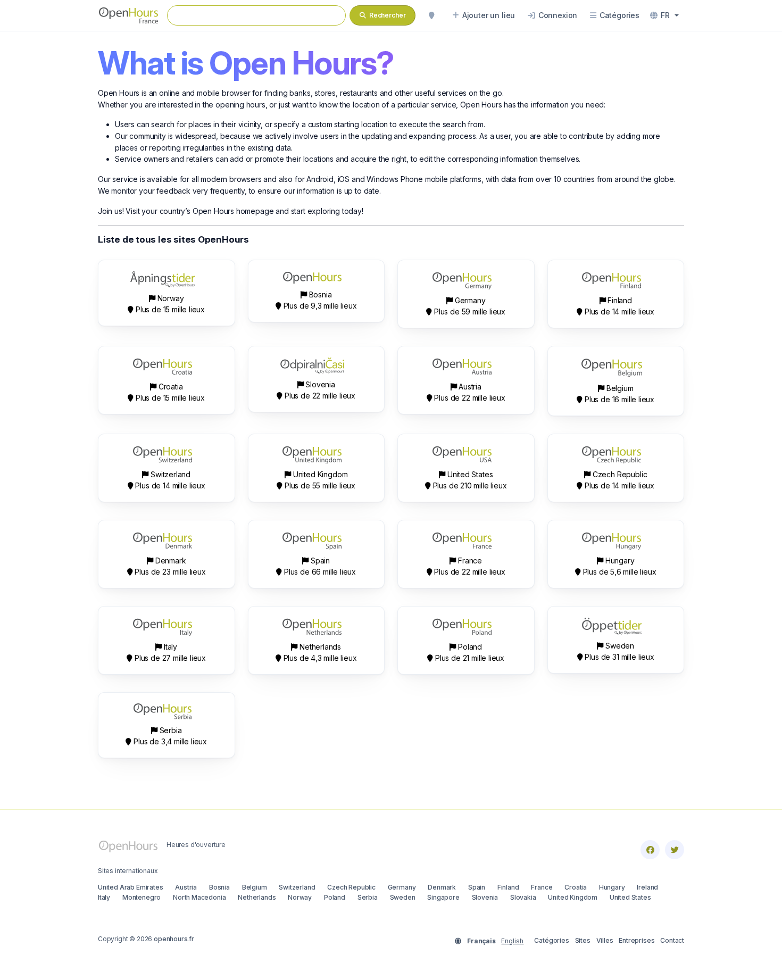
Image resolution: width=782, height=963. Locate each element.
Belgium (254, 887)
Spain (476, 887)
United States (630, 897)
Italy (104, 897)
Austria (186, 887)
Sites (582, 940)
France (541, 887)
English (512, 941)
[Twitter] (674, 849)
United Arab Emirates (130, 887)
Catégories (551, 940)
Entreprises (636, 940)
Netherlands (257, 897)
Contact (672, 940)
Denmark (442, 887)
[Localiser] (431, 15)
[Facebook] (650, 849)
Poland (334, 897)
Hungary (612, 887)
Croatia (575, 887)
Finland (508, 887)
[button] (664, 15)
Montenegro (141, 897)
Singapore (443, 897)
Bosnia (219, 887)
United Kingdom (572, 897)
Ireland (647, 887)
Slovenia (485, 897)
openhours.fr (174, 939)
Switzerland (297, 887)
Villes (604, 940)
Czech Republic (351, 887)
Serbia (367, 897)
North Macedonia (199, 897)
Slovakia (523, 897)
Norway (300, 897)
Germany (402, 887)
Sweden (402, 897)
